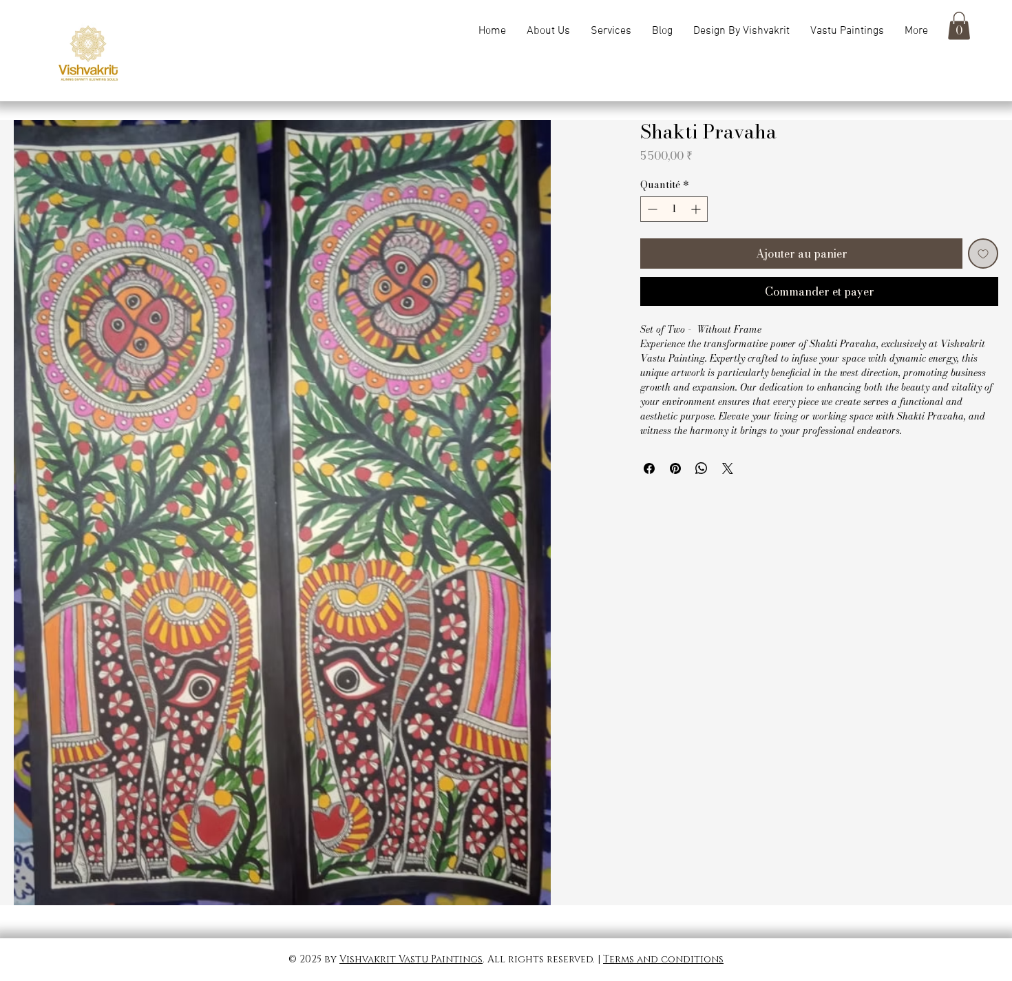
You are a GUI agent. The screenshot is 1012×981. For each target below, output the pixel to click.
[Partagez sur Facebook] (649, 468)
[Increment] (697, 209)
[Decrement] (651, 209)
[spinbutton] (674, 209)
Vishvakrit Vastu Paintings (411, 959)
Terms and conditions (663, 959)
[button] (847, 31)
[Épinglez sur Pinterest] (675, 468)
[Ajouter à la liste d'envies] (983, 253)
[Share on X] (727, 468)
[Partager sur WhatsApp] (701, 468)
